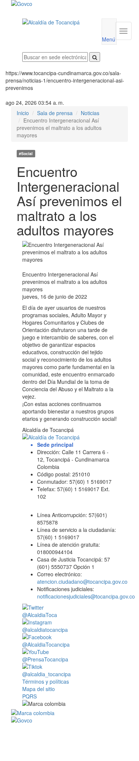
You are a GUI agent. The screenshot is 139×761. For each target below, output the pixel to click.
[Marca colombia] (69, 713)
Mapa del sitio (38, 689)
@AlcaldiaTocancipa (46, 644)
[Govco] (60, 3)
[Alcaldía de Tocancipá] (56, 22)
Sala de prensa (55, 113)
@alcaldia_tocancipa (46, 674)
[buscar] (94, 57)
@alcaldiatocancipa (45, 629)
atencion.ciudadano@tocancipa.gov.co (82, 581)
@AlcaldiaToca (39, 614)
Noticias (90, 113)
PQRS (29, 696)
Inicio (23, 113)
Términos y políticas (45, 681)
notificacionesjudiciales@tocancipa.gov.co (86, 596)
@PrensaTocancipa (45, 659)
